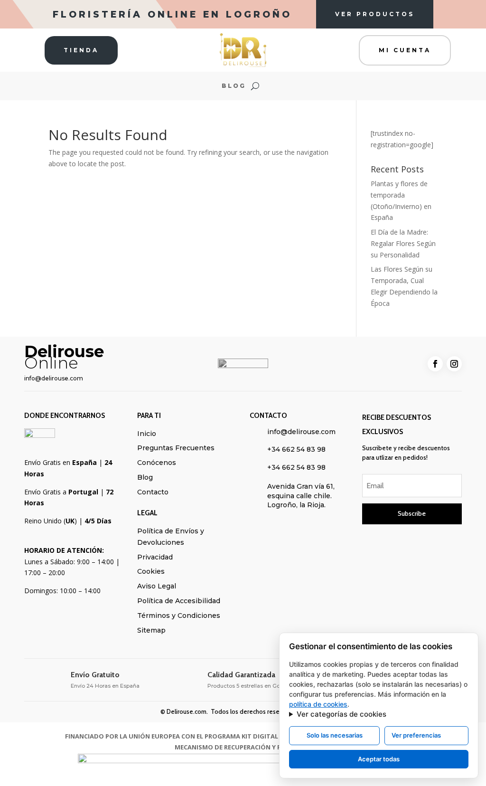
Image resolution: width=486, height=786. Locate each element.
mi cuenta (405, 50)
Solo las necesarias (335, 735)
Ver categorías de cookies (341, 714)
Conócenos (156, 462)
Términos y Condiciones (178, 615)
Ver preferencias (416, 735)
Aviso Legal (156, 586)
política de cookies (318, 704)
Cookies (151, 571)
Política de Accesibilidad (178, 601)
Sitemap (151, 630)
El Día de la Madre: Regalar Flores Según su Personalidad (403, 243)
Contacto (152, 492)
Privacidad (155, 557)
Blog (234, 86)
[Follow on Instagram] (454, 363)
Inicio (146, 433)
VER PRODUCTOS (374, 14)
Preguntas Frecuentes (176, 448)
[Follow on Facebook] (435, 363)
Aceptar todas (379, 759)
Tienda (81, 50)
